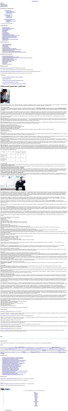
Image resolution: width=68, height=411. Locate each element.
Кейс (33, 347)
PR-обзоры (8, 15)
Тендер (21, 352)
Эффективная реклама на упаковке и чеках (9, 37)
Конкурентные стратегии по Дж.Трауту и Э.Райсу (10, 35)
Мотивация (62, 348)
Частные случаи (9, 17)
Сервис (59, 350)
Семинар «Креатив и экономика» (8, 58)
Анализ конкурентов (5, 32)
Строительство (36, 401)
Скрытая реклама (64, 350)
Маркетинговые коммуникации (9, 19)
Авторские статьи (35, 1)
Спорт (36, 400)
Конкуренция (55, 347)
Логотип (7, 348)
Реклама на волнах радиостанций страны (9, 36)
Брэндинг (5, 347)
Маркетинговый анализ (8, 14)
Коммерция (41, 347)
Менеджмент (56, 348)
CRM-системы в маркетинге (5, 319)
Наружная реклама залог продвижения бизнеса (8, 315)
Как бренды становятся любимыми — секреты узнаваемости (12, 357)
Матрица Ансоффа (5, 33)
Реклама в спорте (5, 38)
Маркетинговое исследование (33, 348)
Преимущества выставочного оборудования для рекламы (10, 71)
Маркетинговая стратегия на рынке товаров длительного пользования (14, 52)
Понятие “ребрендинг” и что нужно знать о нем (8, 383)
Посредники (4, 31)
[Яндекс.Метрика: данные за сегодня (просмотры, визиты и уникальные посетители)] (8, 410)
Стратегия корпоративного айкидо (8, 34)
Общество (36, 395)
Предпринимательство (27, 350)
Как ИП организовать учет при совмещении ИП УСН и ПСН (12, 374)
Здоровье (36, 394)
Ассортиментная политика (6, 29)
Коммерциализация (37, 347)
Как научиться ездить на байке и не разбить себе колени (11, 365)
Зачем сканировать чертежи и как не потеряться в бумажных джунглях (14, 372)
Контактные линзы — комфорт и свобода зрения (10, 369)
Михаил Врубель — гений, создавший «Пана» (10, 367)
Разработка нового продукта (38, 350)
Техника (36, 402)
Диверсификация (12, 347)
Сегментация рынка (49, 350)
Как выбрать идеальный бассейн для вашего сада (10, 368)
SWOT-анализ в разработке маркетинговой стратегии (11, 51)
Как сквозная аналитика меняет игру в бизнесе (10, 359)
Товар (24, 352)
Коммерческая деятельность (48, 347)
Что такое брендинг (5, 46)
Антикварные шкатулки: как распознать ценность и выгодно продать (14, 83)
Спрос (1, 352)
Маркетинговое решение (45, 348)
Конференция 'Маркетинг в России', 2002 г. (9, 59)
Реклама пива (4, 63)
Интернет (21, 347)
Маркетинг (12, 348)
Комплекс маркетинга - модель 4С (8, 28)
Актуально (36, 393)
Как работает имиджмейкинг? (5, 328)
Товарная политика (28, 352)
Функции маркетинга (43, 352)
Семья (36, 398)
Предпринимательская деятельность (17, 350)
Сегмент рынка (54, 350)
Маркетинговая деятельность (20, 348)
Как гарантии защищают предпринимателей (10, 370)
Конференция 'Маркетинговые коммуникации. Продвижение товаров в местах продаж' (17, 57)
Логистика (2, 348)
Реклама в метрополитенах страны (8, 60)
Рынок (44, 350)
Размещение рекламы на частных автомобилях (10, 39)
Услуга (38, 352)
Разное (35, 392)
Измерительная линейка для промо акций (9, 48)
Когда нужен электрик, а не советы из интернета (10, 364)
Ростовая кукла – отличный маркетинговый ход (8, 378)
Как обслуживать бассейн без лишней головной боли (11, 366)
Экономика (36, 405)
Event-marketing (5, 62)
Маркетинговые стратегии (10, 12)
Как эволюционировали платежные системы (10, 373)
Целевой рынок (49, 352)
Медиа (51, 348)
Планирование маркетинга (4, 350)
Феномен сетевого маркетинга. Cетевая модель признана (10, 324)
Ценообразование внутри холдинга (8, 50)
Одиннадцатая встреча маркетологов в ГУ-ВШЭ (10, 56)
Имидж (17, 347)
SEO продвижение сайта (6, 78)
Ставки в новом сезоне (6, 47)
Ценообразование (5, 30)
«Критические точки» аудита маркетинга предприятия (11, 49)
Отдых (36, 396)
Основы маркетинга (7, 10)
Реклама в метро (5, 45)
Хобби (36, 404)
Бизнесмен (2, 347)
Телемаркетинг (18, 352)
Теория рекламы (9, 13)
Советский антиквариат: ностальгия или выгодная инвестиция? (13, 361)
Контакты (8, 21)
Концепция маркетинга (62, 347)
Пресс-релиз (33, 350)
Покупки (36, 397)
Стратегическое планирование (9, 352)
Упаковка (33, 352)
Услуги (36, 403)
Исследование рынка (28, 347)
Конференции (8, 20)
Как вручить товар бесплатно (5, 311)
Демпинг (8, 347)
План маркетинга (10, 350)
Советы (36, 399)
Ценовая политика (54, 352)
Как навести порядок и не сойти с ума (8, 371)
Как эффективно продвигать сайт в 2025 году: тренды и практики (13, 362)
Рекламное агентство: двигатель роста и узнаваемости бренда (12, 80)
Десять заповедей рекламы (6, 44)
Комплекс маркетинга (10, 11)
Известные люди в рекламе (7, 61)
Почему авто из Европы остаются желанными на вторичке (12, 363)
